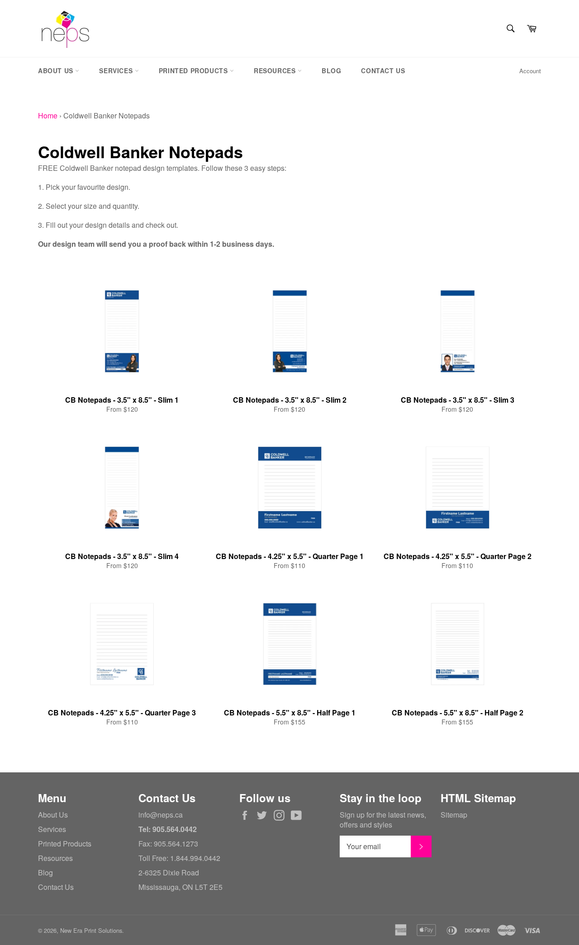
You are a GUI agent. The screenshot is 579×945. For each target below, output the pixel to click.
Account (530, 70)
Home (47, 115)
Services (116, 70)
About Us (56, 70)
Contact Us (383, 70)
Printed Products (194, 70)
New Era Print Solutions (91, 930)
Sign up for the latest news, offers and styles (383, 820)
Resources (276, 70)
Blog (331, 70)
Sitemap (454, 814)
